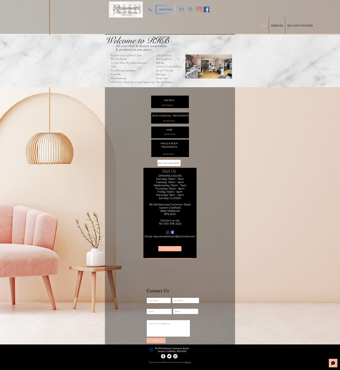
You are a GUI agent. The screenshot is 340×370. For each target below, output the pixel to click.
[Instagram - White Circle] (175, 356)
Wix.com (188, 362)
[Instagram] (199, 9)
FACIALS (169, 100)
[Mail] (181, 9)
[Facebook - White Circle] (163, 356)
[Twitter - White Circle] (169, 356)
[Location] (190, 9)
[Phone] (150, 9)
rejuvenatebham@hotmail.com (174, 236)
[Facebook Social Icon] (206, 9)
